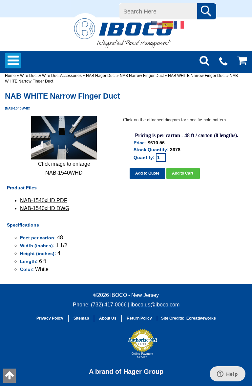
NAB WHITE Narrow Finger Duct (196, 75)
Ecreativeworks (201, 318)
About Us (107, 318)
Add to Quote (147, 173)
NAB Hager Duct (101, 75)
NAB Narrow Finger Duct (142, 75)
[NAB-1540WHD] (64, 137)
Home (10, 75)
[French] (179, 24)
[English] (156, 24)
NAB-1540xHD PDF (43, 200)
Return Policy (139, 318)
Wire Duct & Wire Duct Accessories (51, 75)
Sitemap (81, 318)
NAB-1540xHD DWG (44, 208)
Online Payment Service (142, 355)
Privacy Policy (49, 318)
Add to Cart (183, 173)
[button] (108, 346)
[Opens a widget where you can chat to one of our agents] (227, 374)
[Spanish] (168, 24)
